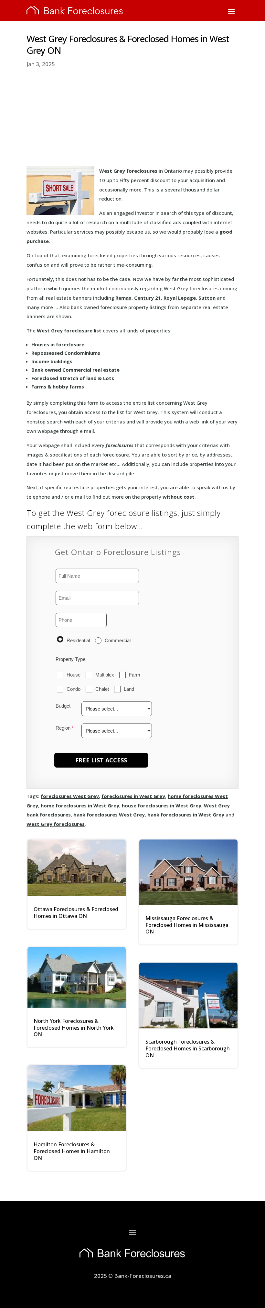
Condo (73, 689)
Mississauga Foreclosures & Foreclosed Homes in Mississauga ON (186, 925)
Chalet (102, 689)
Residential (78, 640)
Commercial (118, 640)
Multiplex (104, 674)
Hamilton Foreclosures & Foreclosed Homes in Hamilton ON (72, 1151)
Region (63, 728)
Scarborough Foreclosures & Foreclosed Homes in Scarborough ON (187, 1048)
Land (129, 689)
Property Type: (71, 659)
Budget (63, 706)
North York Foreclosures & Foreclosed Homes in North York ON (74, 1027)
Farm (134, 674)
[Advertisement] (132, 117)
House (73, 674)
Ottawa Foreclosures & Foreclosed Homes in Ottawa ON (76, 913)
